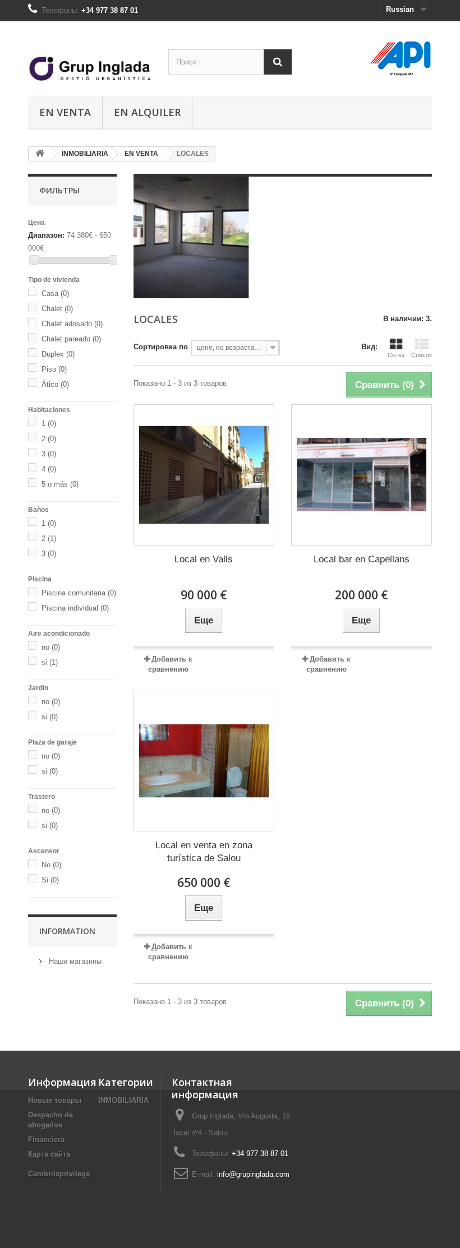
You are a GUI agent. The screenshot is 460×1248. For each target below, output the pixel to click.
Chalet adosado (72, 324)
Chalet (57, 308)
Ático (55, 384)
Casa (55, 293)
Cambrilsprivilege (59, 1174)
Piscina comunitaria (79, 593)
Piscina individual (75, 608)
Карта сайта (49, 1154)
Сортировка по (161, 347)
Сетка (396, 355)
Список (421, 355)
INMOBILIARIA (85, 154)
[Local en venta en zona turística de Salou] (204, 761)
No (51, 865)
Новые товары (54, 1100)
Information (67, 931)
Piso (54, 369)
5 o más (60, 484)
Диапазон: (46, 235)
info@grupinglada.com (253, 1174)
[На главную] (39, 154)
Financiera (46, 1139)
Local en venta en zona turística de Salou (203, 851)
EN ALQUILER (147, 112)
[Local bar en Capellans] (361, 474)
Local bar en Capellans (362, 559)
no (51, 647)
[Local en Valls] (204, 474)
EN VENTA (65, 112)
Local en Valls (203, 559)
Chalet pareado (71, 339)
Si (50, 880)
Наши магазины (74, 961)
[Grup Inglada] (89, 63)
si (50, 662)
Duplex (58, 354)
